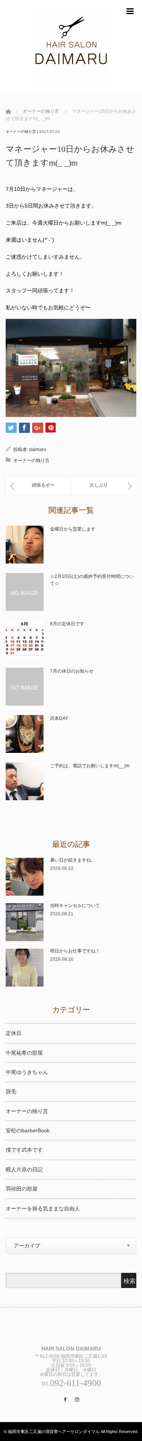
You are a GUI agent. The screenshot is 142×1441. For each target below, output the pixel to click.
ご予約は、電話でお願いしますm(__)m (90, 765)
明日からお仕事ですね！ (75, 951)
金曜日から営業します (72, 529)
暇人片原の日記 (24, 1169)
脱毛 (11, 1091)
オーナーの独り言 (41, 111)
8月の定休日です (67, 623)
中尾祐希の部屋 (24, 1053)
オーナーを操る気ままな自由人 (43, 1208)
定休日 (14, 1033)
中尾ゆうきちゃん (27, 1072)
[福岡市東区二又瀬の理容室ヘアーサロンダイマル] (71, 46)
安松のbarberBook (28, 1130)
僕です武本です (24, 1150)
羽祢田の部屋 (21, 1189)
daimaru (37, 449)
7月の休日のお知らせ (72, 671)
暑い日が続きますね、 (72, 860)
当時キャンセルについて (75, 905)
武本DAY (59, 718)
